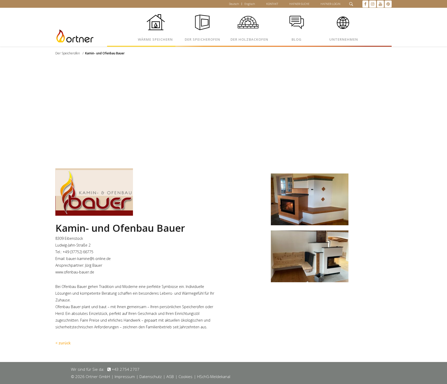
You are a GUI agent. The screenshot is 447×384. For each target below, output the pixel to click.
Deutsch (234, 4)
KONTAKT (272, 4)
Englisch (249, 4)
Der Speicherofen (67, 53)
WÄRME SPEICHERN (155, 39)
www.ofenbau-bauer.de (74, 272)
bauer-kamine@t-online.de (88, 258)
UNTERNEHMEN (343, 39)
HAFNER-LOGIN (330, 4)
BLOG (297, 39)
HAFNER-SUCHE (299, 4)
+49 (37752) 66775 (78, 251)
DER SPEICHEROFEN (202, 39)
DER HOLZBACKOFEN (249, 39)
